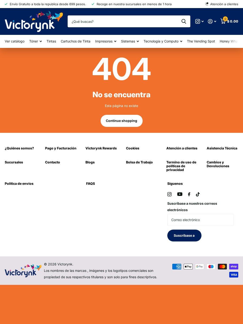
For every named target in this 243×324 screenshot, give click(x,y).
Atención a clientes (181, 148)
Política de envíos (19, 183)
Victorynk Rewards (101, 148)
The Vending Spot (201, 41)
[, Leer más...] (199, 21)
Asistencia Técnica (222, 148)
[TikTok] (198, 194)
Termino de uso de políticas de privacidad (181, 166)
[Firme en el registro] (212, 21)
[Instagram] (169, 194)
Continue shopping (121, 121)
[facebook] (189, 194)
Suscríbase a (184, 235)
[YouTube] (179, 194)
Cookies (132, 148)
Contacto (52, 162)
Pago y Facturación (60, 148)
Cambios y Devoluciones (218, 164)
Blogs (90, 162)
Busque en (183, 21)
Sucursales (14, 162)
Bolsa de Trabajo (139, 162)
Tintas (51, 41)
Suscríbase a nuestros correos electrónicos (192, 206)
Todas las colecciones (35, 41)
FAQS (90, 183)
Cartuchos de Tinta (75, 41)
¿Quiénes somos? (19, 148)
